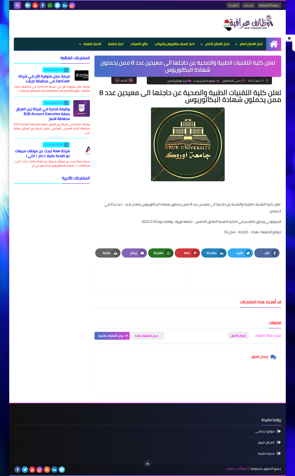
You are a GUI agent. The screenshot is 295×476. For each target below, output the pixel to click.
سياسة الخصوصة (269, 5)
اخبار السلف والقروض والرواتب (175, 44)
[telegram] (57, 5)
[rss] (47, 469)
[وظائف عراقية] (247, 23)
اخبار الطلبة (116, 44)
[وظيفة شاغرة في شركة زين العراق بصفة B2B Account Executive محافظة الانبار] (81, 108)
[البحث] (17, 5)
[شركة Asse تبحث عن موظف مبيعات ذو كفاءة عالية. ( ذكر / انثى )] (81, 150)
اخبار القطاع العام (251, 44)
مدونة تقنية (266, 453)
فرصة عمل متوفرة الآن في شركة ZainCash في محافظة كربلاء (44, 78)
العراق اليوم (266, 442)
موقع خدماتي (265, 431)
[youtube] (35, 5)
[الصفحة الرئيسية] (273, 44)
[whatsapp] (50, 5)
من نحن (248, 5)
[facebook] (42, 5)
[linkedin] (65, 5)
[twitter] (25, 469)
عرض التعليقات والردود (111, 335)
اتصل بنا (233, 5)
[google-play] (28, 5)
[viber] (69, 469)
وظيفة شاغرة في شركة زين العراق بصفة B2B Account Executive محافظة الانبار (43, 113)
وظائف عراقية (236, 468)
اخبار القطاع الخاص (217, 44)
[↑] (147, 463)
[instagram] (72, 5)
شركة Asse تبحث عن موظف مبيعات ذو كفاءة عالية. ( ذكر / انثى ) (42, 153)
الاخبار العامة (92, 44)
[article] (143, 279)
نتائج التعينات (139, 44)
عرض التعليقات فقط (146, 335)
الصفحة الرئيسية (205, 80)
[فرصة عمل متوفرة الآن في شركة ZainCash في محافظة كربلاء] (81, 75)
